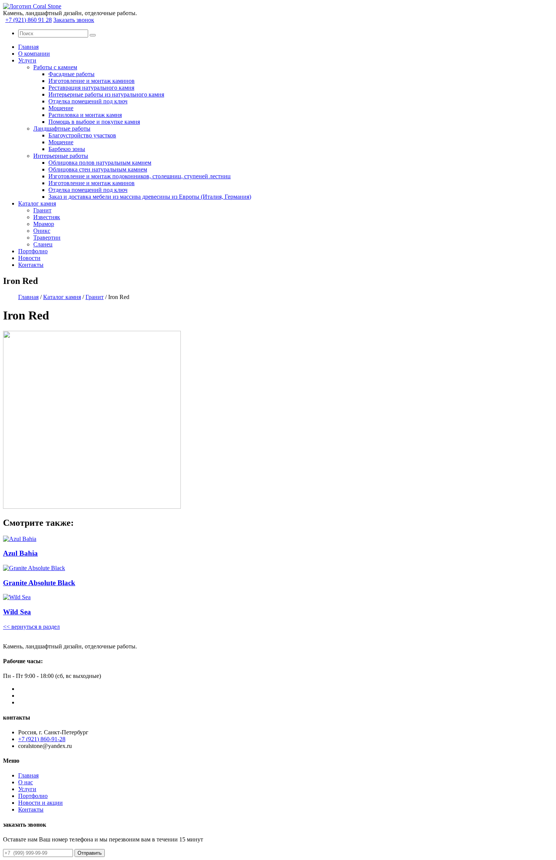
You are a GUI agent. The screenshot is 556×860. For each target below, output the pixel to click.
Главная (28, 47)
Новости (29, 258)
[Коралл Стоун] (32, 6)
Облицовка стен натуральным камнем (97, 169)
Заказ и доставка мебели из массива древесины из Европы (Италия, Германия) (149, 196)
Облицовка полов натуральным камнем (99, 162)
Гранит (42, 210)
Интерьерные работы (60, 156)
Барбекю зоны (66, 149)
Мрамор (43, 224)
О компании (34, 53)
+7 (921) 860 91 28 (28, 20)
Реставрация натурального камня (91, 87)
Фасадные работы (71, 74)
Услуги (27, 60)
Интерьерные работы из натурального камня (106, 94)
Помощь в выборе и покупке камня (94, 121)
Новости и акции (40, 802)
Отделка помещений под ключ (87, 101)
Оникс (41, 230)
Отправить (90, 853)
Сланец (43, 244)
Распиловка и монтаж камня (85, 115)
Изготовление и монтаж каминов (91, 81)
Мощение (60, 108)
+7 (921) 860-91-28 (41, 739)
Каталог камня (37, 203)
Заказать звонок (73, 20)
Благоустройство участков (82, 135)
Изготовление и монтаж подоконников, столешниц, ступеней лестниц (139, 176)
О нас (25, 782)
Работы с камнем (55, 67)
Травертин (47, 237)
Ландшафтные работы (61, 128)
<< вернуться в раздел (31, 626)
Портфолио (33, 251)
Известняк (46, 217)
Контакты (30, 265)
